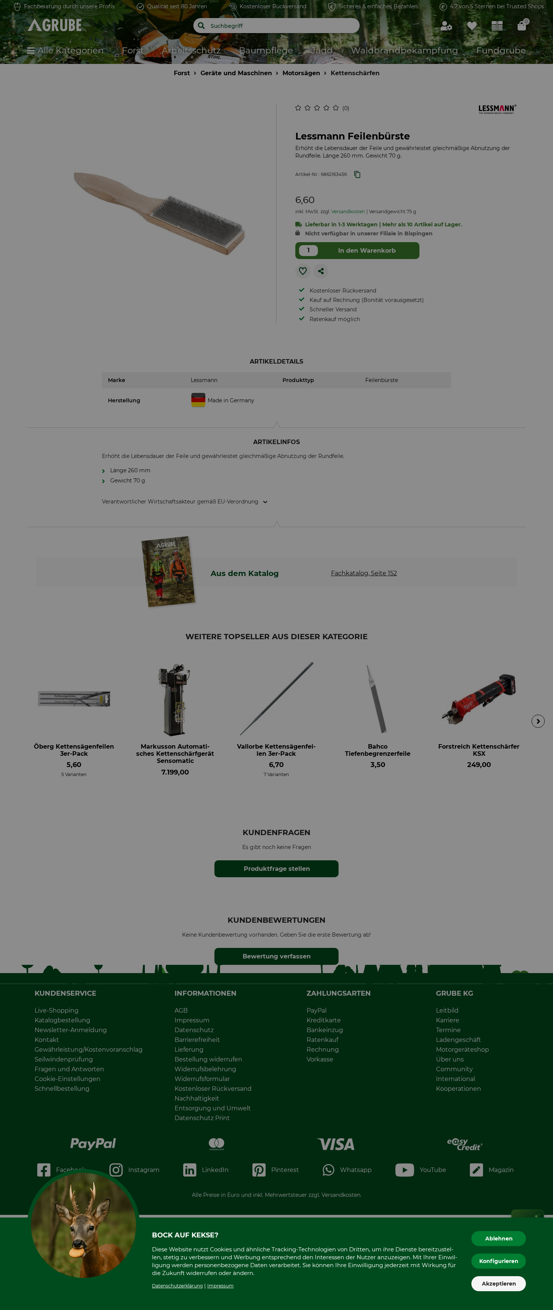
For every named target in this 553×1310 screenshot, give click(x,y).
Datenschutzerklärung (177, 1286)
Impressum (220, 1286)
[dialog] (276, 655)
